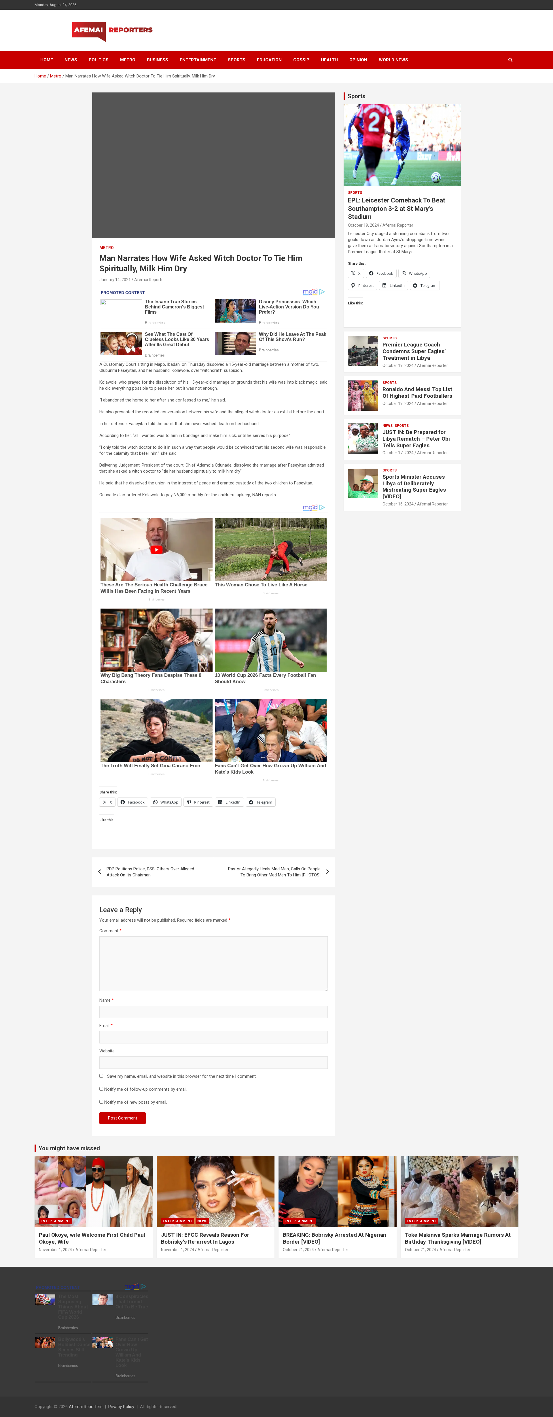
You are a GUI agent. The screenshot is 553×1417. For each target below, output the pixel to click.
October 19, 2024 (363, 225)
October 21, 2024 (298, 1249)
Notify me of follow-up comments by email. (145, 1089)
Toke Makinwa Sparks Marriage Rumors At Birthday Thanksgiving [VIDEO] (458, 1238)
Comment (110, 930)
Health (329, 59)
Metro (127, 59)
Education (269, 59)
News (71, 59)
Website (107, 1051)
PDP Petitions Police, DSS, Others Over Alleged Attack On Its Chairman (150, 872)
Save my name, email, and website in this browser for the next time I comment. (182, 1076)
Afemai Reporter (149, 279)
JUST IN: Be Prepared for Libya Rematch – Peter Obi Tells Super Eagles (416, 439)
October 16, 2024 (398, 504)
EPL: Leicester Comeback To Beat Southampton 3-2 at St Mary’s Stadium (396, 208)
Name (106, 1000)
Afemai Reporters (86, 1406)
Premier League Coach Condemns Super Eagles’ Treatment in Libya (414, 351)
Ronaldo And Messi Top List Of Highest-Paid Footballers (417, 392)
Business (157, 59)
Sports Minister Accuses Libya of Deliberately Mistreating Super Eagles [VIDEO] (414, 486)
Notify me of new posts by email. (135, 1102)
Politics (99, 59)
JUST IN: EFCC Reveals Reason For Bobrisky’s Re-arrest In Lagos (205, 1238)
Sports (236, 59)
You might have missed (69, 1148)
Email (106, 1025)
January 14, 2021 (115, 279)
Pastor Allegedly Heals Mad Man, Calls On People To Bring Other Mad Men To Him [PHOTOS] (274, 872)
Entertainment (198, 59)
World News (393, 59)
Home (46, 59)
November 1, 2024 (55, 1249)
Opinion (358, 59)
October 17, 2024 (398, 452)
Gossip (301, 59)
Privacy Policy (121, 1406)
